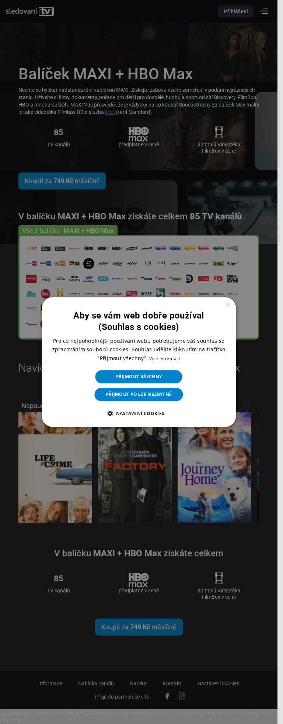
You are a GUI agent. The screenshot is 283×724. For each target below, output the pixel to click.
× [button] (227, 305)
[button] (138, 413)
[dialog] (139, 362)
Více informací (164, 358)
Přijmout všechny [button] (138, 376)
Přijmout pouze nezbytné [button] (138, 394)
